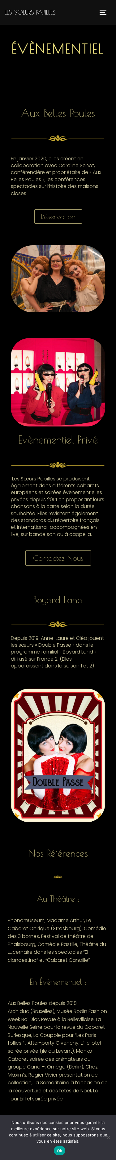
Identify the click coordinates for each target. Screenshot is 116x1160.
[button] (58, 216)
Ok (59, 1150)
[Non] (108, 1137)
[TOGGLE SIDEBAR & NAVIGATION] (105, 12)
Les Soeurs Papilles (30, 12)
